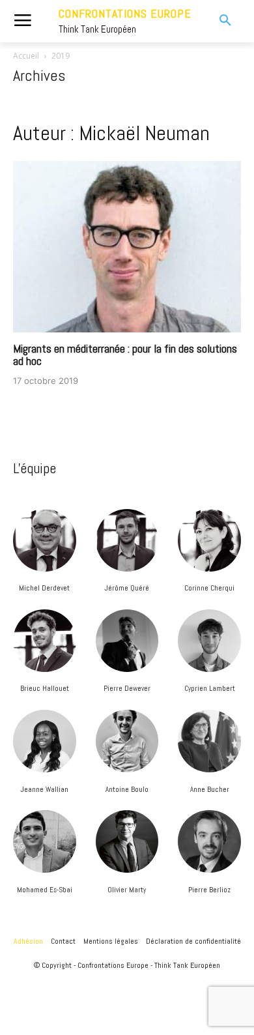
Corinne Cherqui (209, 587)
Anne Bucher (209, 789)
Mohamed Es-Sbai (44, 889)
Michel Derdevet (44, 587)
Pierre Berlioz (209, 889)
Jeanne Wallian (44, 789)
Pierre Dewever (127, 688)
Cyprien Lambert (209, 688)
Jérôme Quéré (126, 587)
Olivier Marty (126, 889)
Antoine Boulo (127, 789)
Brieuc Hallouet (44, 688)
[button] (218, 20)
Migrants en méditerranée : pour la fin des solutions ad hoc (125, 355)
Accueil (26, 55)
